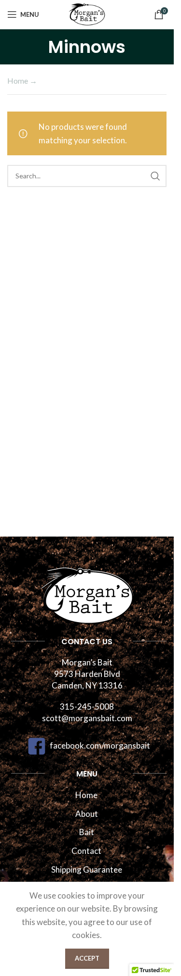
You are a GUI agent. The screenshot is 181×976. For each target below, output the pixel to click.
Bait (86, 832)
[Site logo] (87, 13)
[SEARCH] (155, 176)
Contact (86, 851)
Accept (87, 958)
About (86, 814)
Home (17, 80)
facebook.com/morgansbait (100, 745)
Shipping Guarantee (86, 869)
